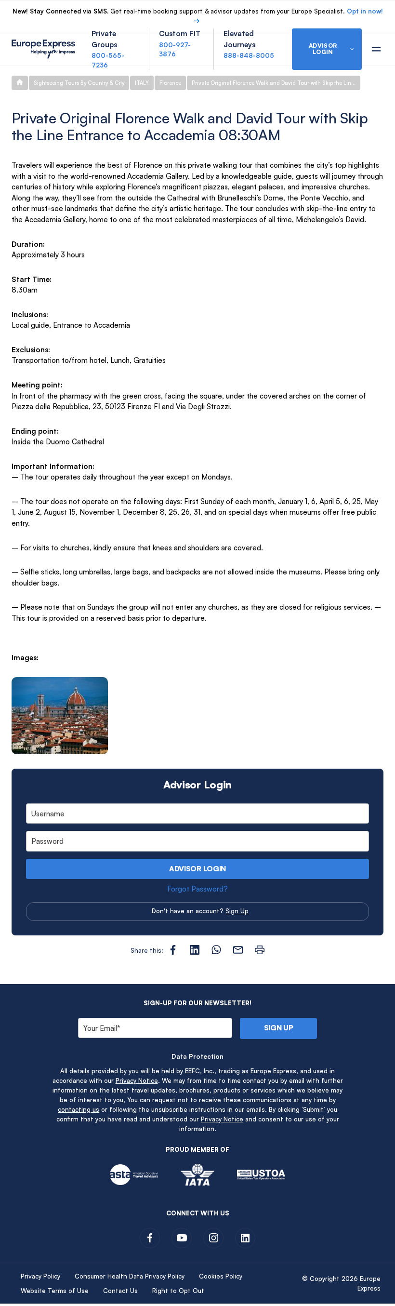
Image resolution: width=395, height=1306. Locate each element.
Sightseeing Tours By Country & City (79, 83)
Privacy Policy (40, 1276)
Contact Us (120, 1290)
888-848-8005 (249, 55)
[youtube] (181, 1238)
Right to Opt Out (178, 1290)
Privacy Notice (137, 1080)
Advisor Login (197, 868)
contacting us (78, 1109)
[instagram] (213, 1238)
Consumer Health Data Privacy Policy (129, 1276)
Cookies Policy (220, 1276)
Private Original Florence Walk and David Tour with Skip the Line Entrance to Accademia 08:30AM (276, 83)
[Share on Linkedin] (194, 950)
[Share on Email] (238, 950)
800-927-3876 (175, 49)
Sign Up (237, 911)
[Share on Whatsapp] (216, 950)
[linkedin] (245, 1238)
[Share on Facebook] (173, 950)
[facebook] (150, 1238)
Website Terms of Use (55, 1290)
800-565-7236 (108, 60)
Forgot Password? (197, 888)
